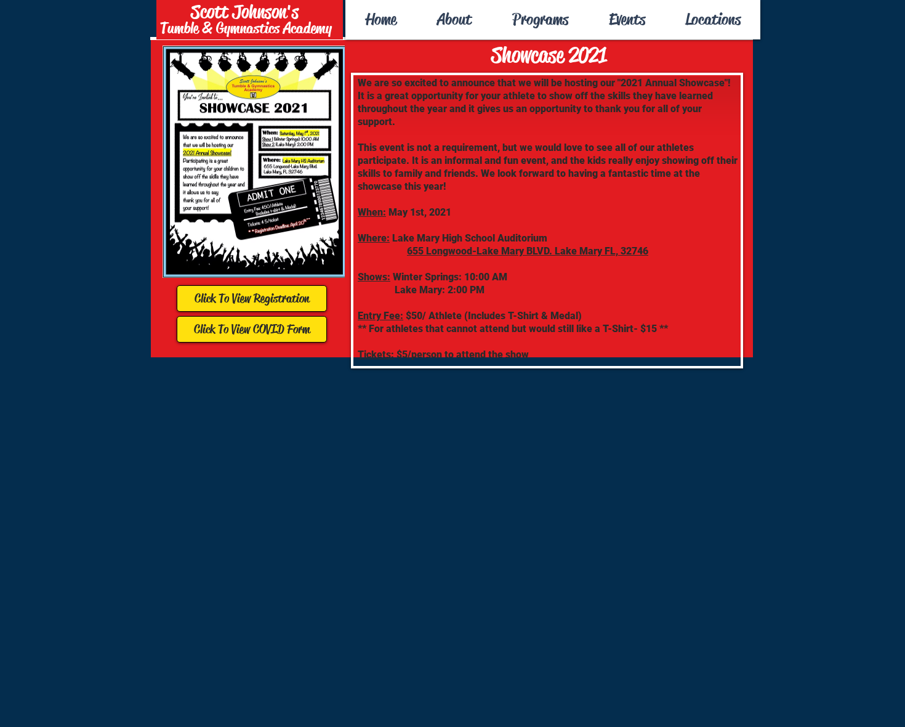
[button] (539, 19)
